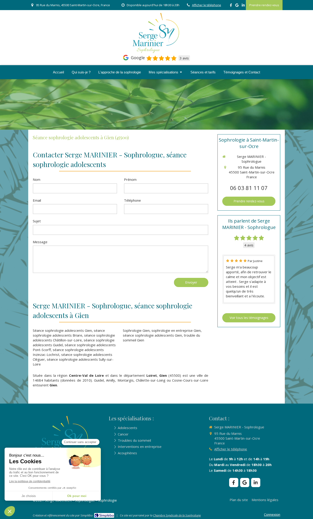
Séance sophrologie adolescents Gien (62, 330)
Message (40, 242)
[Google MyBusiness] (237, 6)
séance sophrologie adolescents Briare (69, 333)
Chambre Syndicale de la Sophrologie (177, 515)
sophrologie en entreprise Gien (176, 330)
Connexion (272, 514)
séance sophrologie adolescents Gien (152, 335)
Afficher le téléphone (206, 5)
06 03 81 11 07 (249, 188)
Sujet (37, 221)
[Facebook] (231, 6)
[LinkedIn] (243, 6)
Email (37, 200)
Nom (36, 179)
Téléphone (132, 200)
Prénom (130, 179)
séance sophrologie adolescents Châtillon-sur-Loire (74, 337)
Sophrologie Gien (136, 330)
